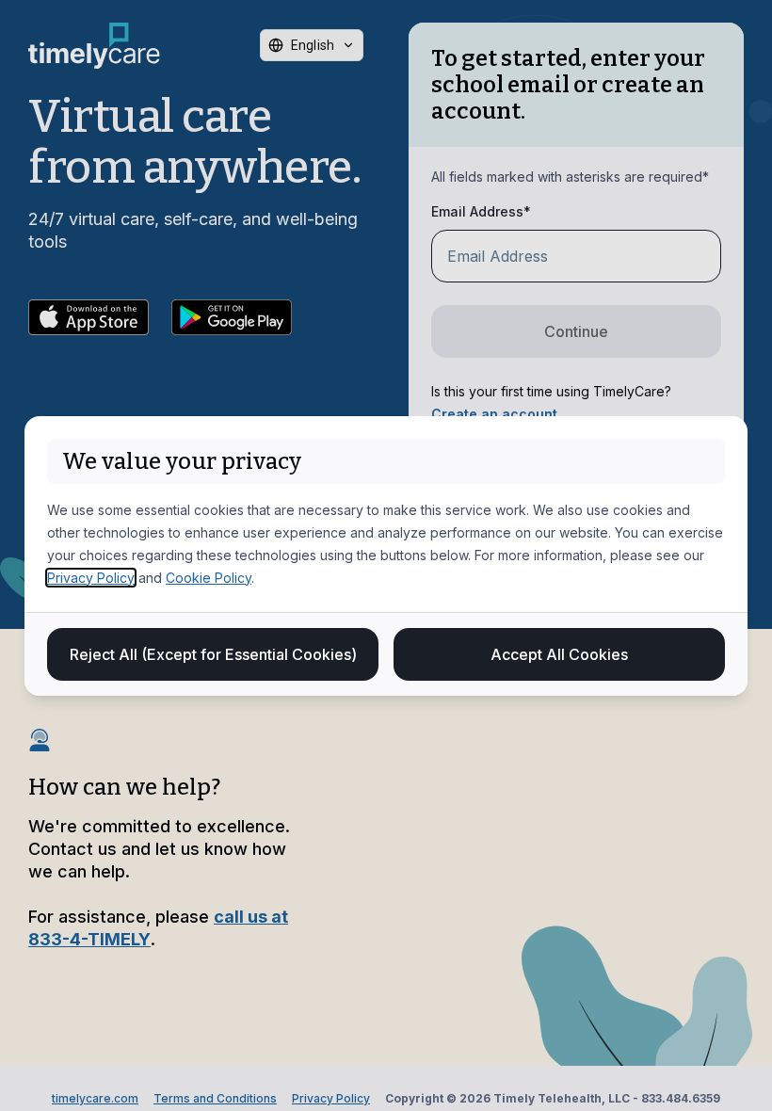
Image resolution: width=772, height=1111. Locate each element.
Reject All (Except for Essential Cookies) (213, 654)
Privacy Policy (91, 578)
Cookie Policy (208, 578)
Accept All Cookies (559, 654)
